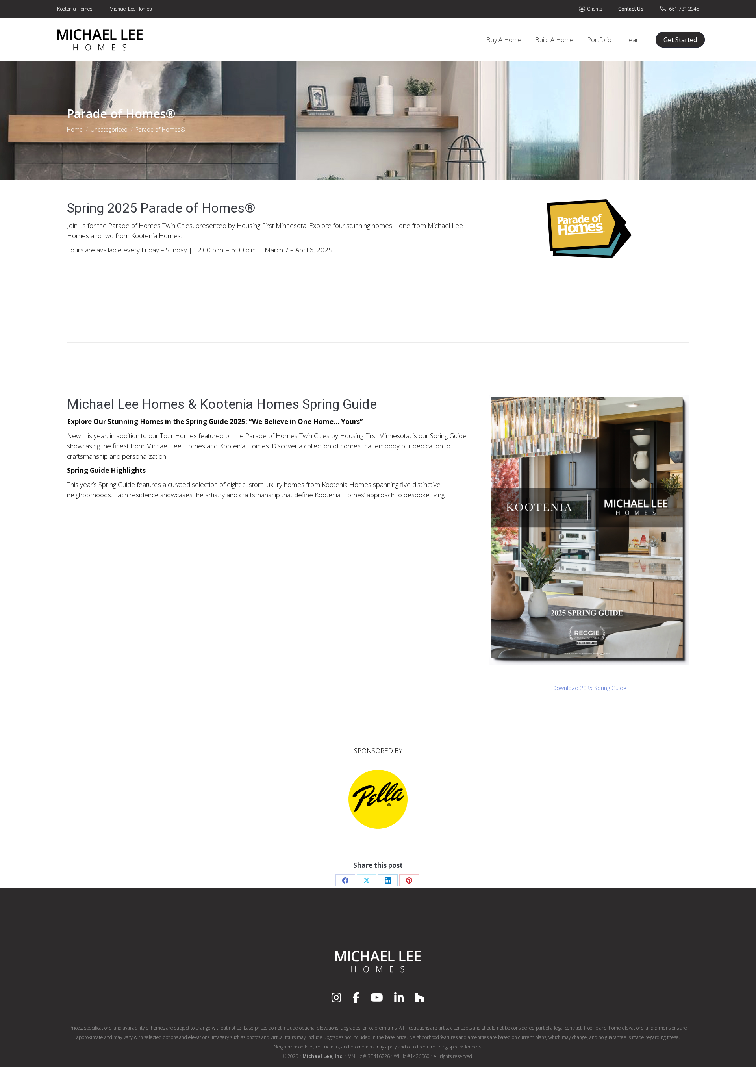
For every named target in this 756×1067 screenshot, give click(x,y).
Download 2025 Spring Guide (589, 688)
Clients (594, 9)
